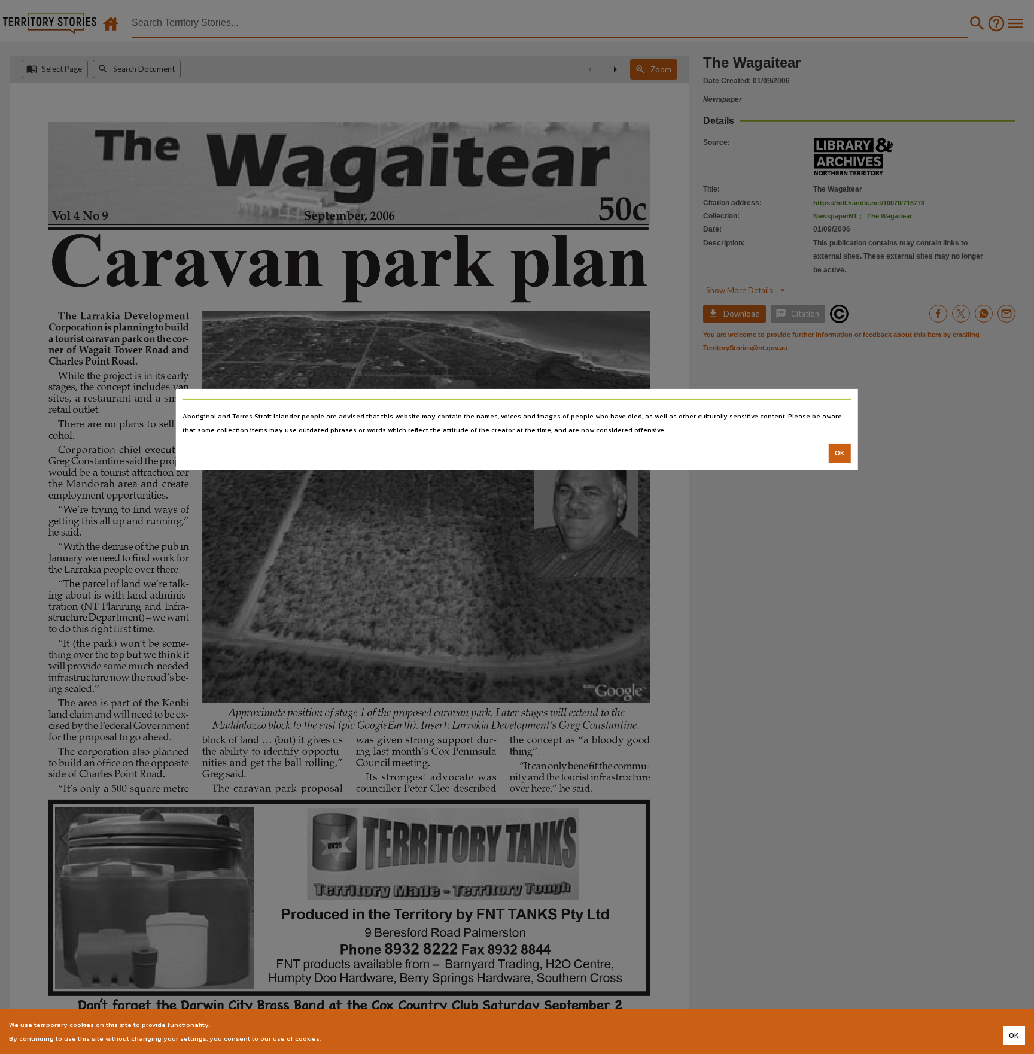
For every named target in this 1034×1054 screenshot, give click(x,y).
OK (840, 453)
